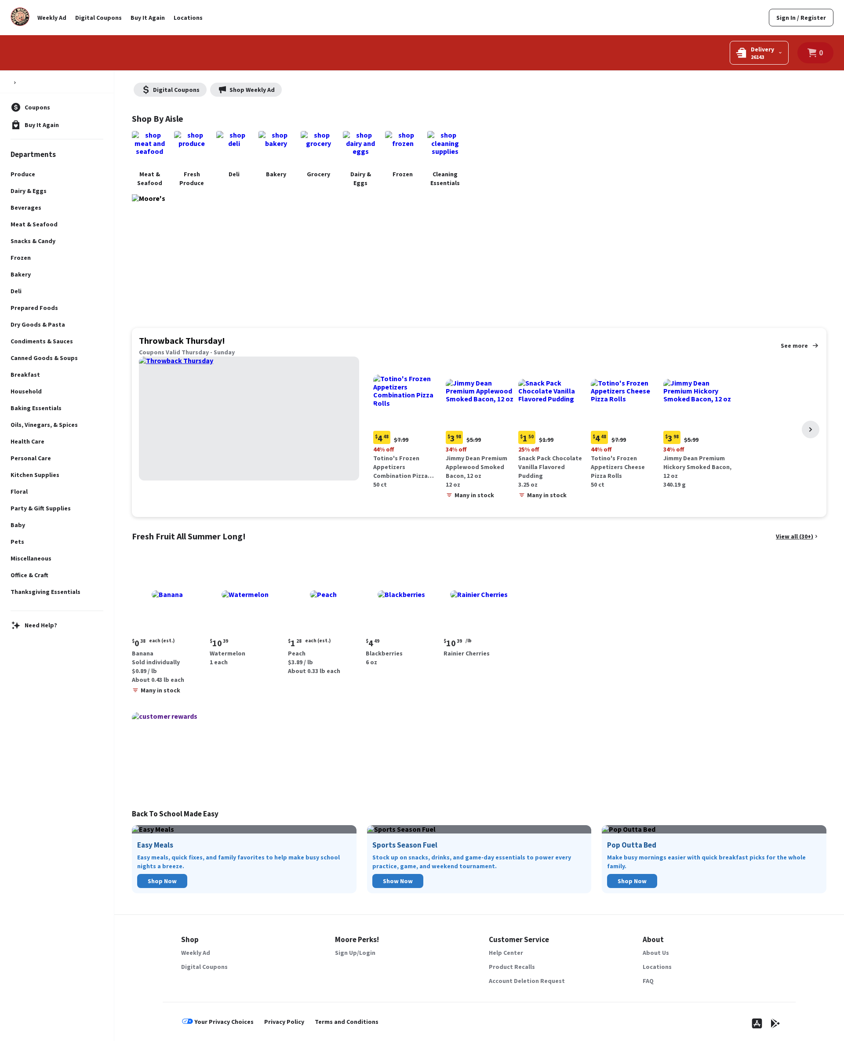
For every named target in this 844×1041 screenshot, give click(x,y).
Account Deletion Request (527, 981)
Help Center (506, 953)
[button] (407, 424)
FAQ (648, 981)
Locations (188, 18)
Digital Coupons (98, 18)
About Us (656, 953)
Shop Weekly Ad (252, 90)
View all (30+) (794, 536)
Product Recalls (512, 967)
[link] (801, 17)
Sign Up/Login (355, 953)
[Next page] (810, 429)
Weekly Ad (51, 18)
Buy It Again (148, 18)
